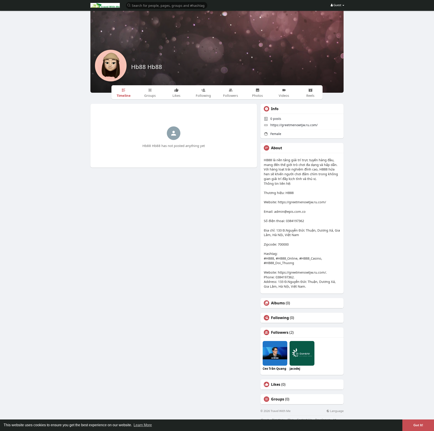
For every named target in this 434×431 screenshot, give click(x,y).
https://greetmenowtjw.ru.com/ (294, 125)
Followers (279, 332)
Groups (277, 399)
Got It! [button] (418, 425)
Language (336, 411)
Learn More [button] (143, 425)
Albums (278, 303)
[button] (166, 5)
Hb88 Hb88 (146, 67)
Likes (275, 384)
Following (280, 318)
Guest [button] (337, 5)
